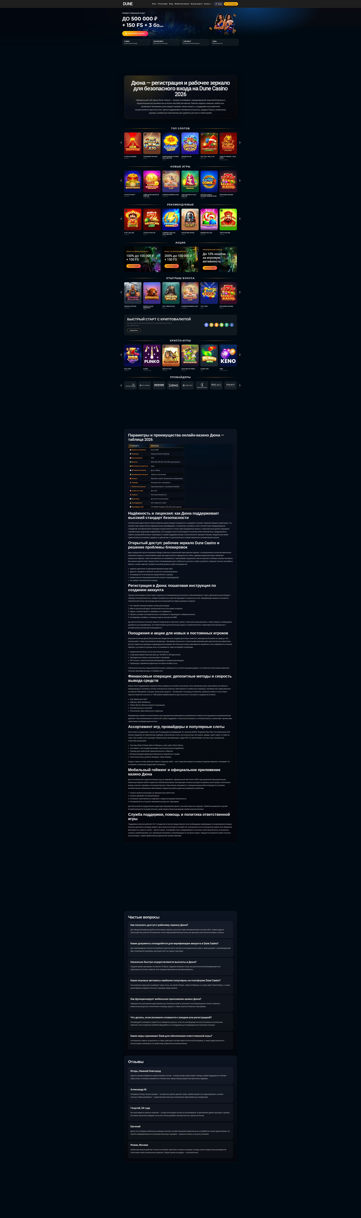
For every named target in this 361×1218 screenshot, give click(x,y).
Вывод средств (196, 4)
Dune (128, 4)
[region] (180, 146)
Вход (171, 4)
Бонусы (207, 4)
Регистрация (162, 4)
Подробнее (134, 330)
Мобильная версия (182, 4)
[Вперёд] (240, 142)
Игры (154, 4)
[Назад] (121, 142)
